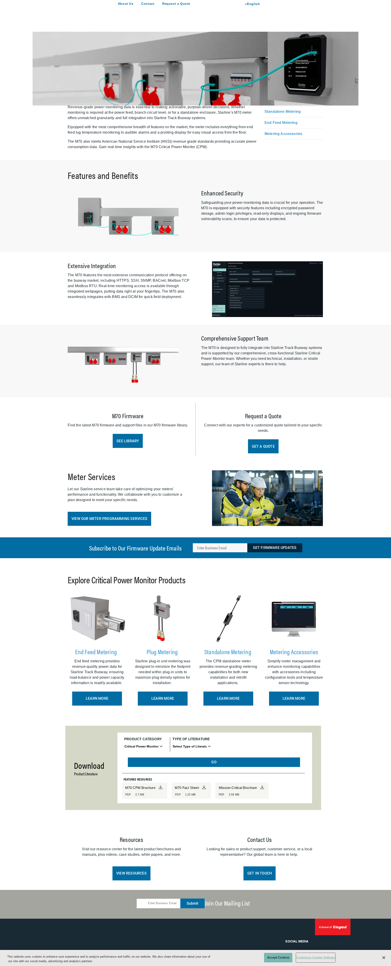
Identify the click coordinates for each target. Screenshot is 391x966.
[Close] (384, 958)
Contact (147, 3)
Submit (192, 903)
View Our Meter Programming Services (109, 519)
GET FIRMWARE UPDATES (275, 547)
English (253, 4)
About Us (126, 3)
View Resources (131, 873)
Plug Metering (163, 651)
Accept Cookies (278, 957)
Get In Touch (259, 873)
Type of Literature (191, 739)
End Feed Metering (281, 123)
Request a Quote (176, 3)
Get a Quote (263, 446)
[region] (195, 958)
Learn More (97, 698)
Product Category (143, 739)
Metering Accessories (283, 134)
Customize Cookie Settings (315, 957)
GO (213, 762)
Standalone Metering (283, 111)
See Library (128, 441)
